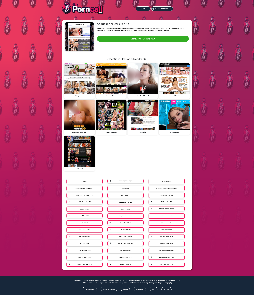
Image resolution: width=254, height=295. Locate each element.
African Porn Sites (166, 216)
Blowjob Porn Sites (125, 243)
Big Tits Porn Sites (166, 236)
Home (143, 8)
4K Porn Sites (84, 215)
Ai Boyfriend (166, 181)
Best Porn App (125, 195)
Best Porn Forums (125, 237)
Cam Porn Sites (125, 250)
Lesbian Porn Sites (84, 202)
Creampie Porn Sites (166, 257)
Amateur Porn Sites (126, 222)
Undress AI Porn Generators (166, 188)
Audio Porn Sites (167, 230)
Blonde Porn (84, 244)
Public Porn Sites (125, 202)
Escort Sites (125, 209)
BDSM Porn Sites (84, 236)
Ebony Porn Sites (166, 264)
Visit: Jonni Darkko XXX (143, 39)
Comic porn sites (125, 257)
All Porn (84, 223)
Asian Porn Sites (125, 229)
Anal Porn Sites (166, 223)
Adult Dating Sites (125, 216)
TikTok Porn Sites (166, 195)
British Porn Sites (166, 244)
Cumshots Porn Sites (125, 264)
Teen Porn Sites (166, 202)
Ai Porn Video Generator (84, 195)
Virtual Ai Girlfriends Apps (84, 188)
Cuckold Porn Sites (84, 264)
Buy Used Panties (85, 250)
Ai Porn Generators (163, 8)
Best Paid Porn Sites (166, 208)
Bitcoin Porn (84, 209)
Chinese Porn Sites (84, 257)
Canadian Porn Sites (166, 250)
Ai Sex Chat (125, 188)
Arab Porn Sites (84, 230)
